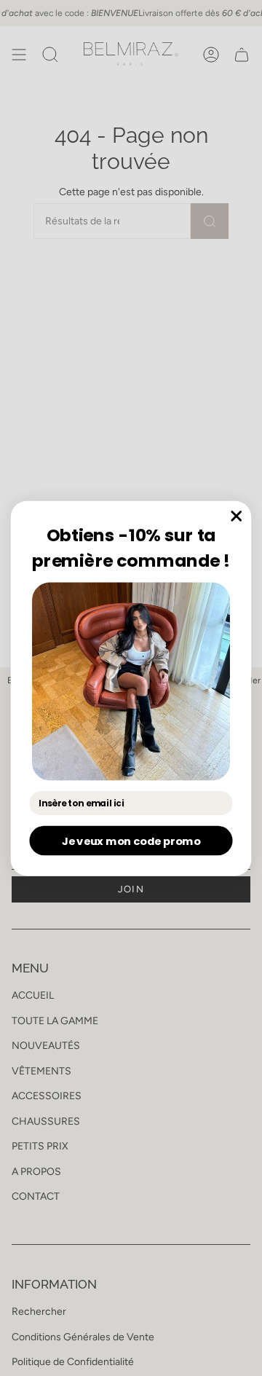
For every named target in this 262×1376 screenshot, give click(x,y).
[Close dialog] (236, 515)
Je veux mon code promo (131, 840)
